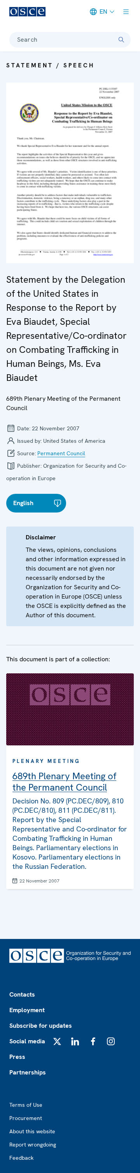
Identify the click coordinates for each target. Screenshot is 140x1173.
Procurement (25, 1118)
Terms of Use (25, 1104)
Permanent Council (61, 453)
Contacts (22, 994)
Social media (27, 1041)
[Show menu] (126, 11)
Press (17, 1057)
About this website (32, 1131)
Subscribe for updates (40, 1026)
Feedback (21, 1157)
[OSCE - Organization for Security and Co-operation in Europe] (27, 11)
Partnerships (27, 1072)
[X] (57, 1041)
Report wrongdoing (32, 1144)
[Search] (121, 40)
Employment (27, 1010)
